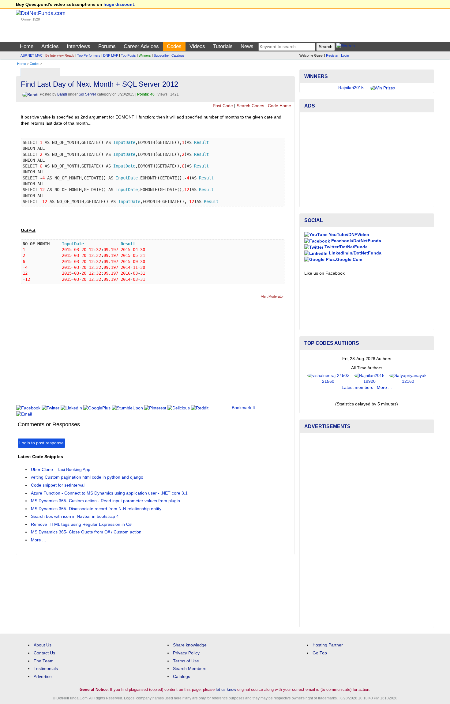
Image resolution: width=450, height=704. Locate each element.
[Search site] (345, 46)
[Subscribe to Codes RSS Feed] (289, 71)
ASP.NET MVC (32, 55)
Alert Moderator (272, 296)
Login (345, 55)
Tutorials (223, 46)
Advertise (43, 676)
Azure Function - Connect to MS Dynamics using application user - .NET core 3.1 (109, 493)
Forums (107, 46)
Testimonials (46, 668)
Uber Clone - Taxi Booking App (60, 469)
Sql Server (87, 94)
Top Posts (128, 55)
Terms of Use (186, 661)
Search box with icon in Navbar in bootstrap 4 (75, 516)
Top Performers (88, 55)
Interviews (78, 46)
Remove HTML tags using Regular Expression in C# (81, 524)
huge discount (118, 4)
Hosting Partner (328, 645)
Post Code (223, 106)
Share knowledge (190, 645)
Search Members (189, 668)
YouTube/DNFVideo (348, 234)
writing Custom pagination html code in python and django (87, 477)
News (247, 46)
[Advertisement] (129, 354)
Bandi (62, 94)
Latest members (357, 387)
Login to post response (41, 443)
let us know (226, 689)
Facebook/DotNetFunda (355, 241)
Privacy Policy (186, 653)
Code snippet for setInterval (57, 485)
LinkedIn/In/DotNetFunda (354, 253)
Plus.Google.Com (343, 259)
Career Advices (141, 46)
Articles (50, 46)
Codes (174, 46)
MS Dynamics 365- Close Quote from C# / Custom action (86, 532)
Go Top (320, 653)
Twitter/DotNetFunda (345, 247)
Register (332, 55)
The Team (44, 661)
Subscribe (161, 55)
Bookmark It (243, 407)
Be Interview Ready (59, 55)
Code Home (279, 106)
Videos (197, 46)
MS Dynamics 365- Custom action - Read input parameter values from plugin (105, 501)
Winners (145, 55)
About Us (42, 645)
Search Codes (250, 106)
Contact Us (44, 653)
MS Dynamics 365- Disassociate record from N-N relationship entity (96, 508)
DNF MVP (110, 55)
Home (26, 46)
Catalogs (178, 55)
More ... (38, 540)
